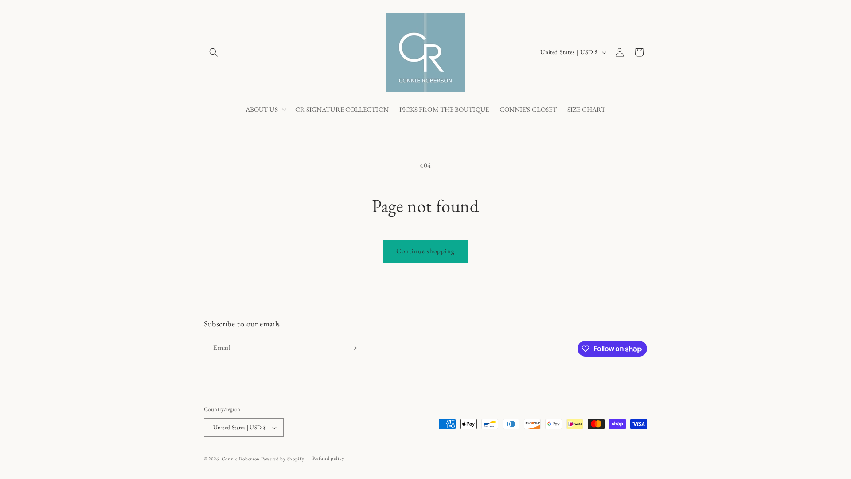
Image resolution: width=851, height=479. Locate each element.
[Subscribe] (353, 348)
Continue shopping (425, 251)
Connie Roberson (241, 458)
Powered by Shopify (282, 458)
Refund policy (328, 458)
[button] (213, 52)
